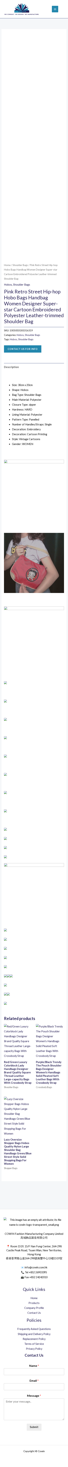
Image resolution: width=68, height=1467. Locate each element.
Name (34, 1365)
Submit (34, 1427)
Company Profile (34, 1307)
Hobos (8, 284)
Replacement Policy (34, 1338)
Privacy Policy (34, 1348)
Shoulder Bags (20, 265)
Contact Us (34, 1312)
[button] (63, 9)
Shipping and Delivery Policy (34, 1334)
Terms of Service (34, 1343)
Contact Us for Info (23, 349)
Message (34, 1395)
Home (7, 265)
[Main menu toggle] (55, 9)
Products (34, 1303)
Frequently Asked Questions (34, 1328)
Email (34, 1380)
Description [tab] (11, 367)
